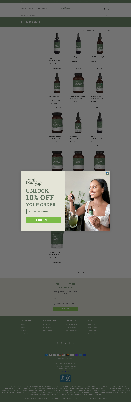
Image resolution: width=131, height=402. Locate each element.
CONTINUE (43, 220)
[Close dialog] (107, 173)
